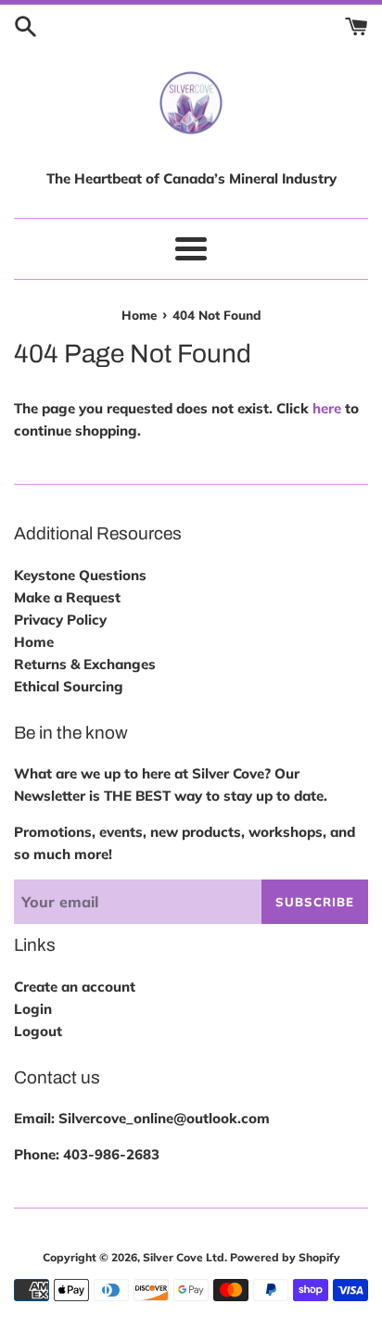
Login (33, 1009)
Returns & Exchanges (85, 664)
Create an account (74, 986)
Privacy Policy (60, 619)
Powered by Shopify (285, 1257)
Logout (38, 1031)
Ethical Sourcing (68, 686)
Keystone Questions (80, 575)
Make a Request (67, 597)
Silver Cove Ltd (183, 1257)
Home (34, 642)
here (326, 408)
